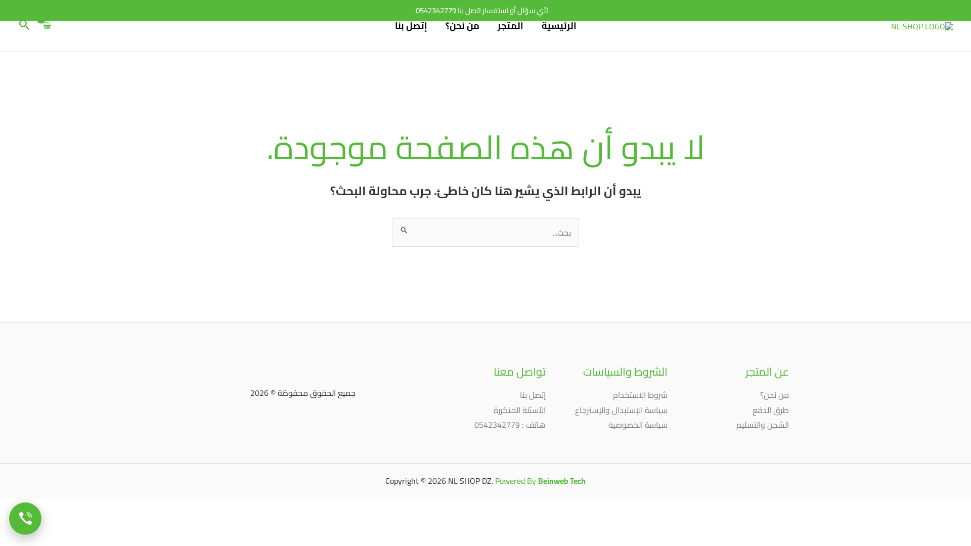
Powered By (540, 480)
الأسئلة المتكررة (520, 410)
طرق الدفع (771, 410)
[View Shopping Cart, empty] (47, 25)
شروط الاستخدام (640, 394)
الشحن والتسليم (762, 424)
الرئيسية (559, 25)
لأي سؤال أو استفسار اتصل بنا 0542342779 (482, 10)
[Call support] (25, 519)
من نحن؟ (462, 25)
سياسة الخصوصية (638, 424)
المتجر (510, 25)
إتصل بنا (411, 25)
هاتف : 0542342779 (510, 424)
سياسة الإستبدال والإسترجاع (621, 410)
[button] (23, 26)
